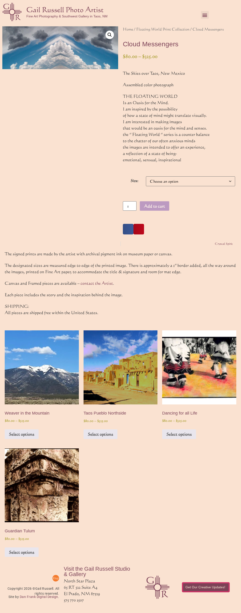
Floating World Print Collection (162, 29)
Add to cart (154, 206)
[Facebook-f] (32, 578)
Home (128, 29)
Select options (21, 434)
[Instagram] (44, 578)
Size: (134, 180)
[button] (205, 15)
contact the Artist (96, 283)
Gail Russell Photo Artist (65, 9)
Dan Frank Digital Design (39, 597)
